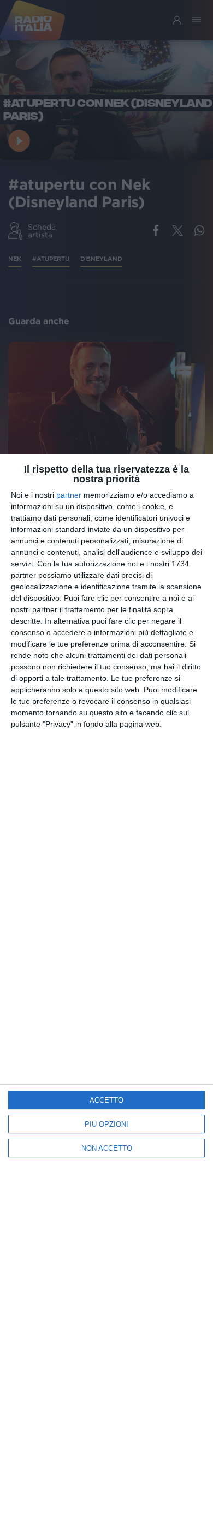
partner (68, 495)
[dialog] (106, 983)
